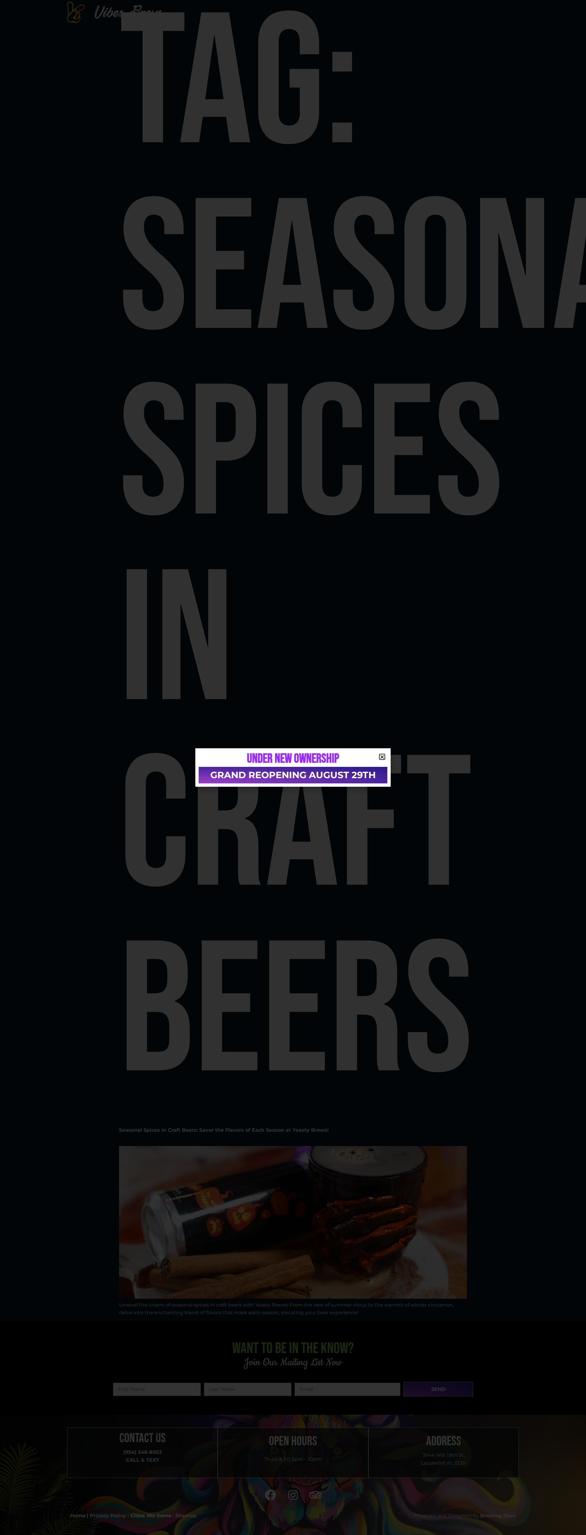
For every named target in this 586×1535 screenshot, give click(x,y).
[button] (382, 756)
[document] (293, 767)
